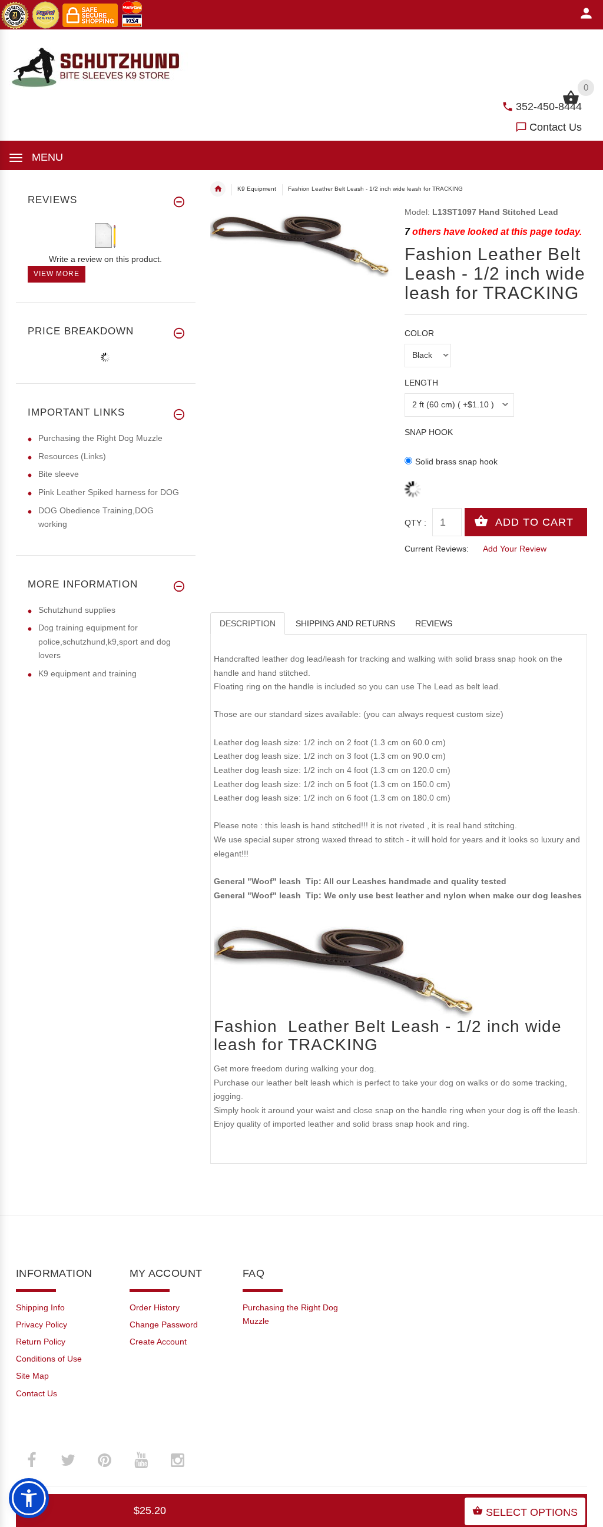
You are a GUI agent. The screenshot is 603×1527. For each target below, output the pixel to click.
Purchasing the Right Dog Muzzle (100, 438)
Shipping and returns (345, 623)
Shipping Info (40, 1307)
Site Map (32, 1375)
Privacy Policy (41, 1324)
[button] (29, 1498)
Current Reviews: (437, 548)
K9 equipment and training (87, 673)
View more (56, 274)
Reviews (433, 623)
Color (419, 333)
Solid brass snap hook (456, 461)
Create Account (158, 1341)
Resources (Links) (72, 456)
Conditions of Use (49, 1358)
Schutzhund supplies (76, 610)
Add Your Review (514, 548)
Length (421, 382)
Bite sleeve (58, 474)
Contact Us (555, 127)
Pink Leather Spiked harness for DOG (108, 492)
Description (248, 623)
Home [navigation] (218, 189)
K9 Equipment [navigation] (256, 188)
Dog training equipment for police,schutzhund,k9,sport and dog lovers (104, 641)
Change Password (164, 1324)
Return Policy (40, 1341)
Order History (155, 1307)
